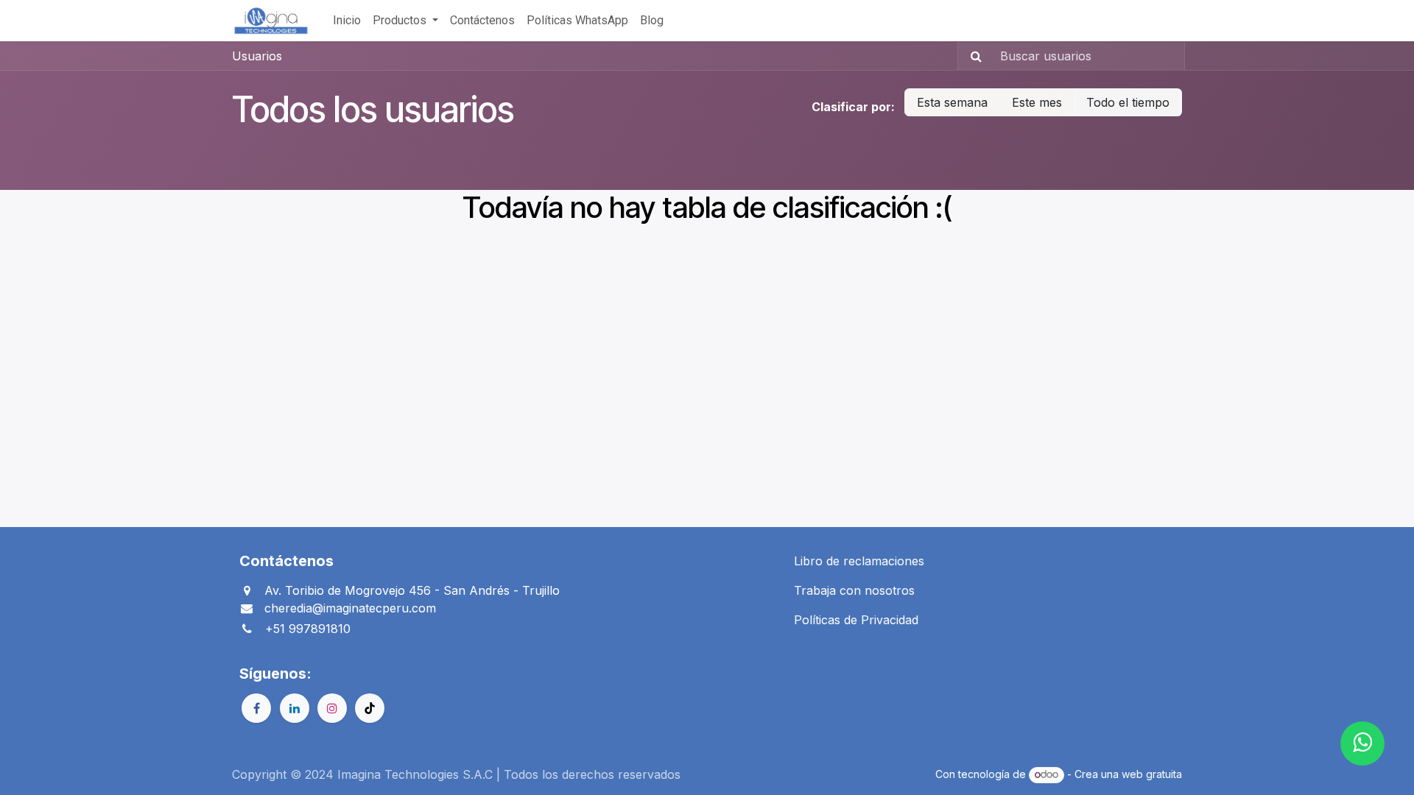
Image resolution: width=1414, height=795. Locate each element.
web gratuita (1152, 774)
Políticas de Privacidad (856, 619)
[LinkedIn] (294, 708)
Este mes (1037, 102)
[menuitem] (347, 20)
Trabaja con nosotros (854, 590)
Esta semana (952, 102)
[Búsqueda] (971, 56)
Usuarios (257, 56)
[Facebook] (256, 708)
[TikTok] (369, 708)
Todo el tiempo (1127, 102)
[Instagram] (332, 708)
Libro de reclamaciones (859, 561)
